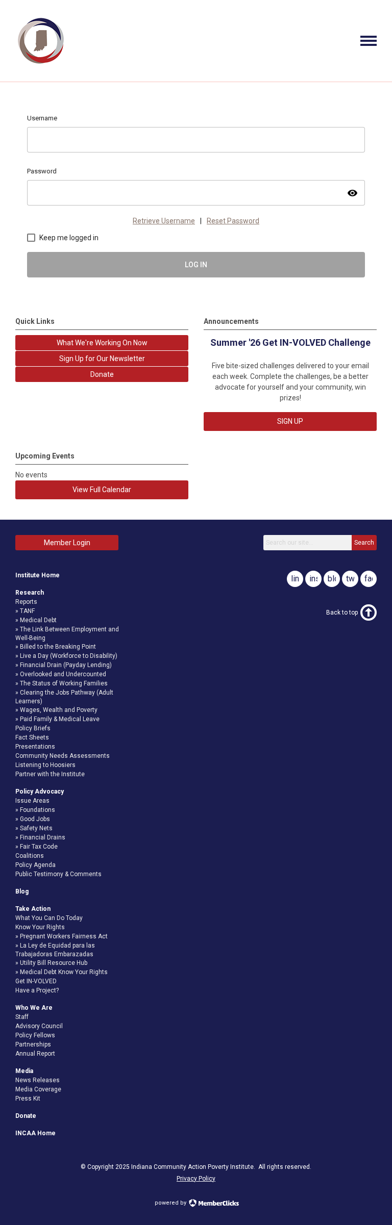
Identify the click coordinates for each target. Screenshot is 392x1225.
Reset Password (233, 221)
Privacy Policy (196, 1178)
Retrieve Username (164, 221)
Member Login (67, 543)
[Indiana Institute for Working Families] (40, 63)
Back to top (342, 612)
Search (364, 542)
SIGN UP (290, 421)
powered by (171, 1203)
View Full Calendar (101, 490)
